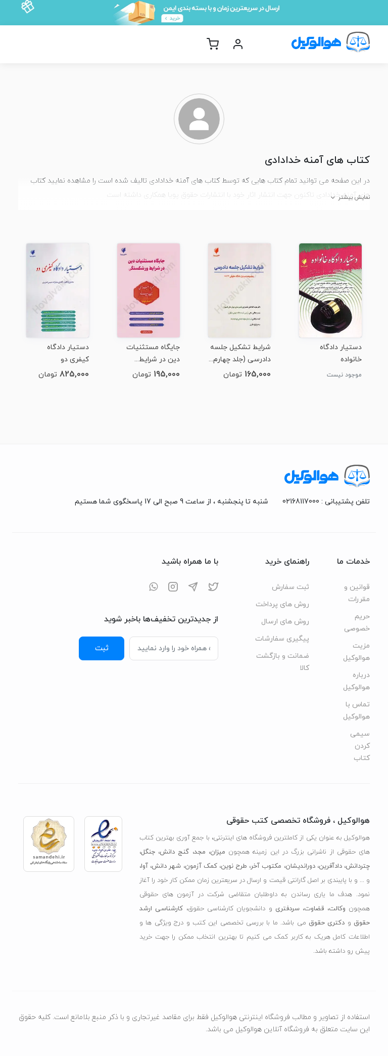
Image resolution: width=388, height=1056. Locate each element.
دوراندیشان (300, 866)
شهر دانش (166, 866)
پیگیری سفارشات (282, 639)
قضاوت (314, 908)
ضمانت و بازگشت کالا (282, 662)
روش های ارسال (285, 621)
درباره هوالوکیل (356, 681)
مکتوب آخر (266, 866)
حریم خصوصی (357, 622)
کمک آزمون (201, 866)
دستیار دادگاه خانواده (341, 353)
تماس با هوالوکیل (356, 711)
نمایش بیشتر (354, 197)
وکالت (337, 908)
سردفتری (287, 908)
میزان (217, 852)
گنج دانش (174, 852)
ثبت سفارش (290, 587)
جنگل (148, 852)
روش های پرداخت (282, 604)
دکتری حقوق (327, 922)
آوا (144, 866)
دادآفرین (330, 866)
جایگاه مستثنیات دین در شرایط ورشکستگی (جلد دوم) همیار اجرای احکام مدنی (153, 353)
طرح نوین (234, 866)
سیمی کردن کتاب (360, 746)
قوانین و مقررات (357, 593)
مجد (200, 852)
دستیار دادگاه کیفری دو (68, 353)
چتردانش (358, 866)
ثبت (102, 648)
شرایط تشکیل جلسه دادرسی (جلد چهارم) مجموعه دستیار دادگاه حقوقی (240, 353)
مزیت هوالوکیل (356, 652)
